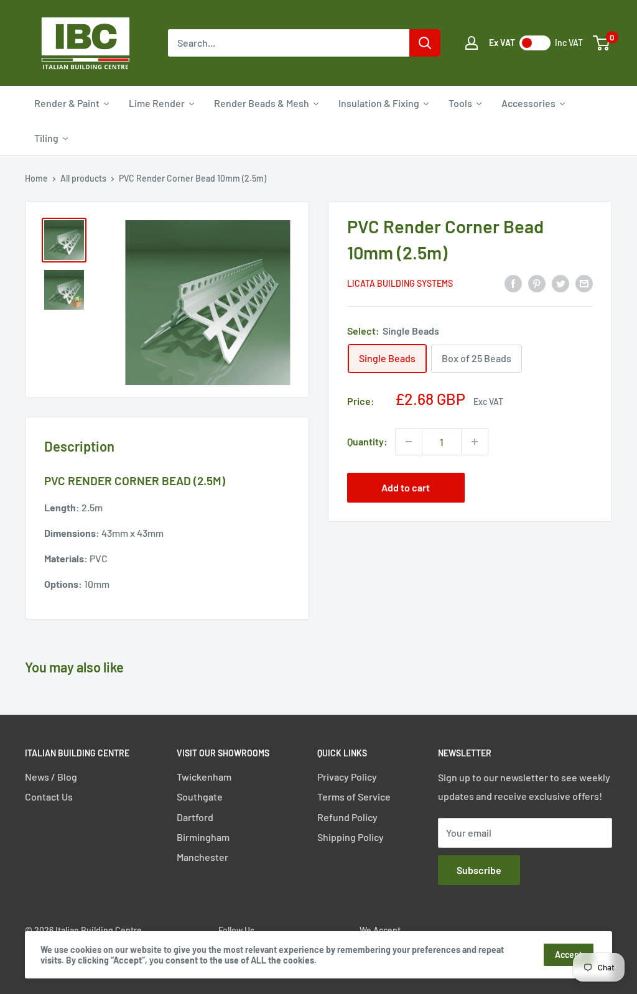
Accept (568, 954)
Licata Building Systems (400, 283)
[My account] (471, 43)
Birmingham (203, 837)
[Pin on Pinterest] (537, 282)
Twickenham (204, 777)
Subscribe (479, 870)
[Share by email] (584, 282)
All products (83, 178)
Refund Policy (347, 817)
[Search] (424, 43)
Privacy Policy (347, 777)
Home (36, 178)
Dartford (195, 817)
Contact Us (49, 796)
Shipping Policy (350, 837)
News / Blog (51, 777)
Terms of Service (354, 796)
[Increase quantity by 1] (475, 442)
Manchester (202, 857)
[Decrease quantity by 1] (409, 442)
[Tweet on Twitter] (560, 282)
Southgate (200, 796)
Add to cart (405, 487)
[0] (602, 42)
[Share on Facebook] (513, 282)
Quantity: (367, 441)
